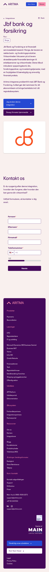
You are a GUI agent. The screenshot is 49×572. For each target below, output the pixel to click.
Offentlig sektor (12, 380)
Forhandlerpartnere (14, 411)
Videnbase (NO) (12, 452)
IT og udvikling (12, 339)
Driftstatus (10, 486)
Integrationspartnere (14, 415)
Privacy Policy (11, 561)
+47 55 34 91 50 (12, 501)
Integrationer (11, 436)
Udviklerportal (12, 395)
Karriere (9, 433)
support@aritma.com (14, 498)
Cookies (10, 564)
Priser (9, 489)
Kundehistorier (12, 445)
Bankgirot (10, 461)
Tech (8, 367)
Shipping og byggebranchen (17, 377)
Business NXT (12, 348)
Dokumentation (12, 399)
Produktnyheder (12, 448)
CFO (8, 333)
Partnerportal (11, 418)
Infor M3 (10, 355)
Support (10, 483)
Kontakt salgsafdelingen (15, 479)
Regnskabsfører (12, 336)
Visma (9, 352)
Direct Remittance (13, 464)
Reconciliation (12, 320)
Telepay (9, 468)
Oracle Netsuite (12, 358)
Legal (9, 558)
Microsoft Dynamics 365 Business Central (21, 345)
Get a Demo (31, 4)
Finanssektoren (12, 364)
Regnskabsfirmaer (13, 370)
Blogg (9, 442)
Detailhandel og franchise (16, 374)
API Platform (11, 392)
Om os (9, 430)
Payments (10, 317)
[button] (42, 4)
